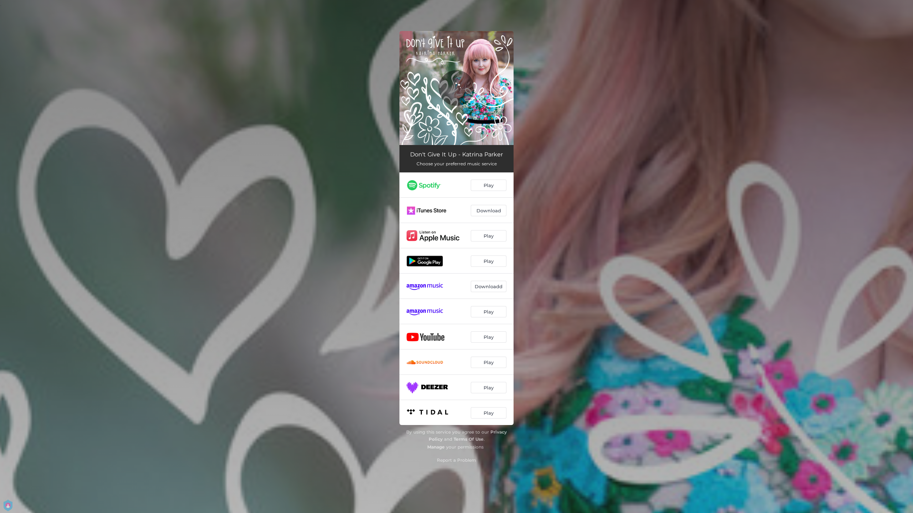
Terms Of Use (469, 439)
